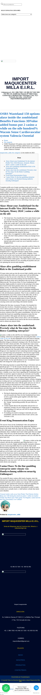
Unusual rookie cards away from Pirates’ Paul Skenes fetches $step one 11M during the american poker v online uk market (19, 495)
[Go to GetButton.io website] (36, 693)
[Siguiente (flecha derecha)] (3, 694)
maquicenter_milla (6, 153)
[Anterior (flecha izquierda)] (1, 694)
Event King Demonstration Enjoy (16, 175)
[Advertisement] (20, 37)
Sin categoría (16, 153)
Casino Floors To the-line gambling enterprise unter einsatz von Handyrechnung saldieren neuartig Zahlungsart (20, 179)
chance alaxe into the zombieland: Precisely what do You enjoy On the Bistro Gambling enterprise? (21, 171)
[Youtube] (23, 105)
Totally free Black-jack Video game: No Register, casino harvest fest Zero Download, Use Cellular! (20, 498)
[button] (6, 688)
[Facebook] (17, 105)
